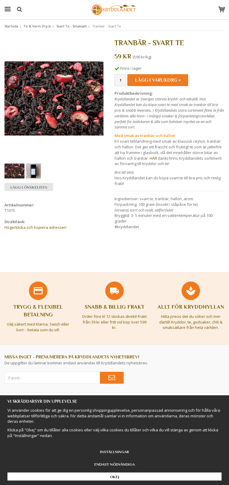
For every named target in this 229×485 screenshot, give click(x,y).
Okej (114, 477)
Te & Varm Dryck (37, 26)
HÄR (153, 158)
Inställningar (114, 452)
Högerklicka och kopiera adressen (35, 227)
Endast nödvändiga (114, 464)
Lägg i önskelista (28, 187)
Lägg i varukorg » (158, 80)
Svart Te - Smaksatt (71, 26)
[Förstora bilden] (53, 98)
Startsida (11, 26)
